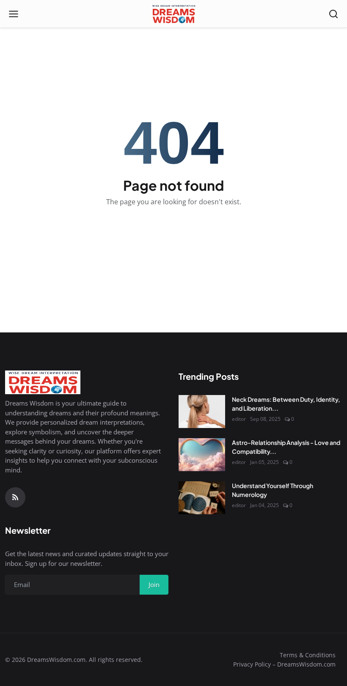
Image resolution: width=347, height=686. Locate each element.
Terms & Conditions (308, 655)
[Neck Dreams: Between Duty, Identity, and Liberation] (202, 411)
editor (239, 419)
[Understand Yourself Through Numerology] (202, 497)
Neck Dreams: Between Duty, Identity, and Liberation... (286, 403)
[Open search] (333, 14)
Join (154, 584)
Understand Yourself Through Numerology (272, 490)
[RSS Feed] (15, 497)
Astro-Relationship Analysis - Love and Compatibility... (286, 447)
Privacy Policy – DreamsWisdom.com (284, 664)
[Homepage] (173, 14)
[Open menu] (13, 14)
